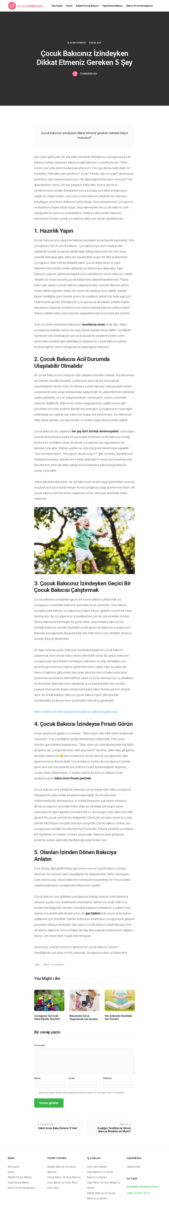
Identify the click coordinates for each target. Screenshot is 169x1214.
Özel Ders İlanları (97, 1166)
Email (71, 1078)
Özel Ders (53, 1187)
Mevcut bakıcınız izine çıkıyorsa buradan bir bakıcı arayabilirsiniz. (76, 711)
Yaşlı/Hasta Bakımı (112, 5)
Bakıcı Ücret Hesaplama (139, 5)
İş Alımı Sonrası (77, 43)
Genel (69, 5)
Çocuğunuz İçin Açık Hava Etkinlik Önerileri (47, 1017)
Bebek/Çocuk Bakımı (87, 5)
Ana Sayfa (57, 5)
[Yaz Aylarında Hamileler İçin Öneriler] (120, 1000)
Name (37, 1078)
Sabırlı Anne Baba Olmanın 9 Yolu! (57, 1128)
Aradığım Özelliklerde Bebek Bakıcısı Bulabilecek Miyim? (114, 1130)
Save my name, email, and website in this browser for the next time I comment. (81, 1092)
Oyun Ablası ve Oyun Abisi (62, 1182)
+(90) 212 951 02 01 (138, 1193)
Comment (39, 1045)
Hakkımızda (133, 1166)
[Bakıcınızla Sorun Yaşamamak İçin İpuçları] (84, 1000)
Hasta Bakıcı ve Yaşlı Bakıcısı (64, 1177)
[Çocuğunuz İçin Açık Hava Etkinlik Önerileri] (49, 1000)
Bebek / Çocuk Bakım (53, 964)
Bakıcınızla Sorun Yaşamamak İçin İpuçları (83, 1017)
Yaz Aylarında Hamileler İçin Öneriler (119, 1017)
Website (107, 1078)
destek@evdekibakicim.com (143, 1186)
